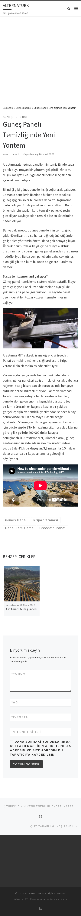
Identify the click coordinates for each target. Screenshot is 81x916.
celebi (15, 154)
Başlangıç (8, 107)
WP (26, 899)
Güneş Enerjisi (23, 107)
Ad (14, 702)
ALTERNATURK (33, 893)
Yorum (18, 673)
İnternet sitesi (26, 732)
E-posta (19, 717)
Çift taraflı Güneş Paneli (21, 609)
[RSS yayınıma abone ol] (40, 908)
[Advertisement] (40, 58)
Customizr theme (58, 899)
